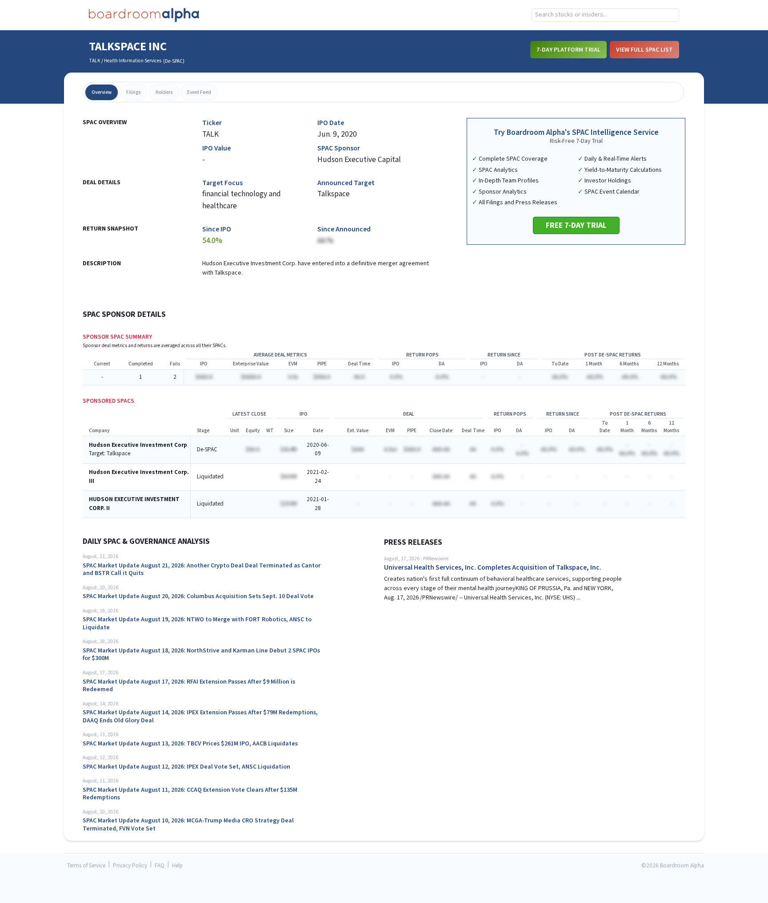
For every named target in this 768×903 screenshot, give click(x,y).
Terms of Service (86, 866)
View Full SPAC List (644, 50)
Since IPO (216, 229)
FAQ (159, 866)
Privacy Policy (130, 866)
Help (177, 866)
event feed (199, 92)
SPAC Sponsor (338, 148)
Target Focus (222, 183)
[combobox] (605, 15)
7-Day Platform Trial (568, 50)
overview (102, 92)
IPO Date (330, 123)
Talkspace (118, 454)
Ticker (212, 123)
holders (164, 92)
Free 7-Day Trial (576, 225)
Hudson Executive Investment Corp (138, 445)
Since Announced (344, 229)
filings (133, 92)
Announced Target (346, 183)
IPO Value (216, 148)
